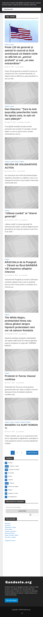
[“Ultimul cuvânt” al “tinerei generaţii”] (21, 197)
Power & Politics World (11, 535)
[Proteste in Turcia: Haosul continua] (21, 360)
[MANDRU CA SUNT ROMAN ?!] (21, 409)
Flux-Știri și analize (10, 537)
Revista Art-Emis (10, 533)
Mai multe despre (11, 600)
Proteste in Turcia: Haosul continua (20, 378)
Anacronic (8, 523)
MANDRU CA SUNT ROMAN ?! (21, 426)
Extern (17, 161)
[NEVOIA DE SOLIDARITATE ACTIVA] (21, 148)
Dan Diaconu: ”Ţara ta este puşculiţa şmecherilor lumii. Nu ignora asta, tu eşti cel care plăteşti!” (21, 114)
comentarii (22, 171)
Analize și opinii (9, 44)
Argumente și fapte (10, 527)
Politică (22, 161)
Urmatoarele (32, 452)
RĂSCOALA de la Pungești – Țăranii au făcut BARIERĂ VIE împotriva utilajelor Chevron (21, 267)
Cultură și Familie (20, 422)
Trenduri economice (10, 531)
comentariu (20, 67)
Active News (8, 529)
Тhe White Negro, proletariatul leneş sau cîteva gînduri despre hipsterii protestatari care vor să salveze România (20, 324)
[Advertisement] (18, 559)
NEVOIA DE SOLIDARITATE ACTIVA (21, 166)
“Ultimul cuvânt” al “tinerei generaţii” (21, 215)
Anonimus (8, 525)
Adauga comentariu (24, 122)
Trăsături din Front (10, 540)
